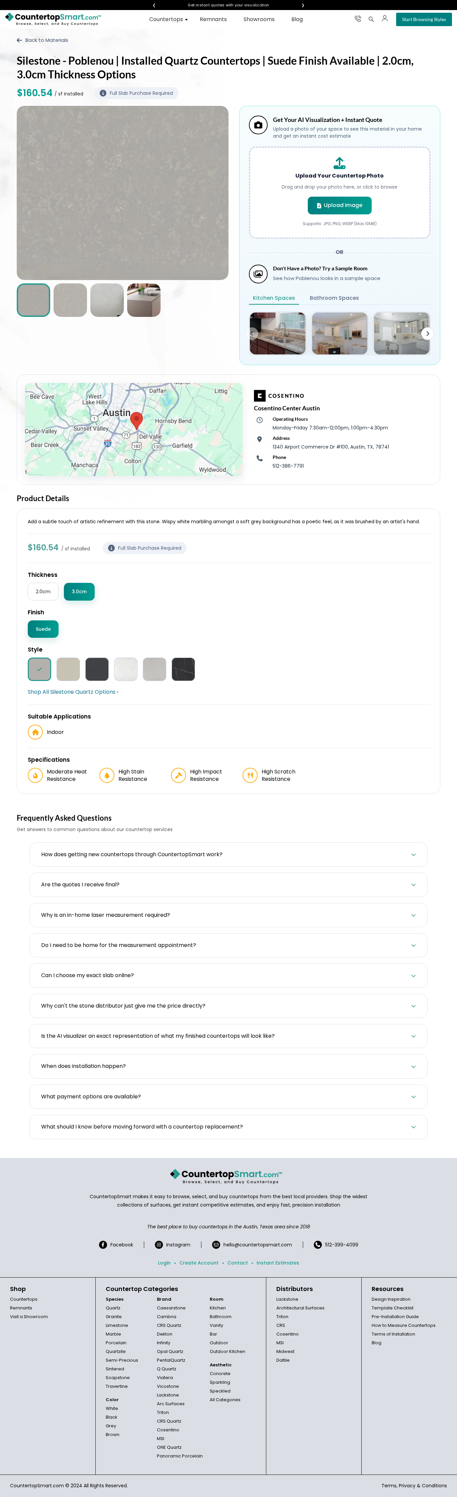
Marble (113, 1334)
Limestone (117, 1325)
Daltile (283, 1360)
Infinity (163, 1343)
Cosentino (168, 1430)
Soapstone (118, 1377)
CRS (280, 1325)
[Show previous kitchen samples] (252, 333)
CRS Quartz (169, 1325)
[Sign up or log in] (385, 18)
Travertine (117, 1386)
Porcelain (116, 1343)
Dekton (164, 1334)
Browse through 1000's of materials (222, 5)
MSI (160, 1438)
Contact (237, 1263)
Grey (111, 1426)
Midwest (285, 1351)
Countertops (166, 19)
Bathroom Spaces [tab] (334, 298)
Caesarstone (171, 1308)
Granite (114, 1316)
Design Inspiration (391, 1299)
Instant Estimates (278, 1263)
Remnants (213, 19)
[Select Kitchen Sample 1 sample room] (277, 333)
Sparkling (220, 1382)
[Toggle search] (371, 19)
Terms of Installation (393, 1334)
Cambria (166, 1316)
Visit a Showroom (29, 1316)
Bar (213, 1334)
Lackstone (168, 1395)
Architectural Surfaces (300, 1308)
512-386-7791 (288, 466)
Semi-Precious (122, 1360)
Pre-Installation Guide (395, 1316)
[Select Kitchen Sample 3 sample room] (402, 333)
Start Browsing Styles (424, 19)
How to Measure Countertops (404, 1325)
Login (164, 1263)
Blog (297, 19)
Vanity (216, 1325)
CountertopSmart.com (37, 1485)
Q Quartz (166, 1369)
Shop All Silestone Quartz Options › (73, 692)
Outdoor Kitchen (227, 1351)
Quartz (113, 1308)
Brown (112, 1434)
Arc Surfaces (171, 1404)
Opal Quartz (170, 1351)
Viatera (165, 1377)
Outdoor (219, 1343)
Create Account (198, 1263)
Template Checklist (393, 1308)
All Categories (225, 1400)
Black (111, 1417)
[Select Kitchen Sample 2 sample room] (340, 333)
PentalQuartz (171, 1360)
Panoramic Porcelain (180, 1456)
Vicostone (168, 1386)
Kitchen (218, 1308)
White (112, 1408)
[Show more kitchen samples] (427, 333)
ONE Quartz (169, 1447)
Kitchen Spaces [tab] (274, 298)
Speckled (220, 1391)
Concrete (220, 1373)
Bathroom (221, 1316)
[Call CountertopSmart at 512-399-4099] (358, 18)
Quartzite (116, 1351)
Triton (163, 1412)
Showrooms (259, 19)
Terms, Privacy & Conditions (414, 1485)
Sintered (115, 1369)
